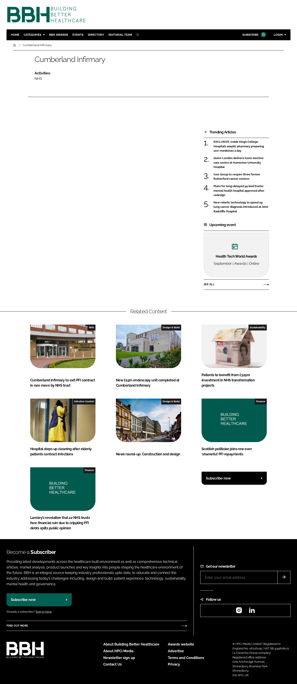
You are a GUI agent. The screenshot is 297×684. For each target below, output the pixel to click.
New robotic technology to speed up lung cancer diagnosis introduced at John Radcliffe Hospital (241, 207)
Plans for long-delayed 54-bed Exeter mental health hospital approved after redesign (239, 190)
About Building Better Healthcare (131, 644)
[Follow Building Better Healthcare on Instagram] (238, 612)
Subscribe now (218, 478)
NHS (38, 79)
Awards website (181, 644)
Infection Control (84, 401)
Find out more (17, 625)
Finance (260, 401)
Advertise (176, 651)
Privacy (174, 664)
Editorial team (120, 34)
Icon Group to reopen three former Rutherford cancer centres (237, 176)
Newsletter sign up (119, 658)
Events (77, 34)
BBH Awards (58, 34)
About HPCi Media (118, 651)
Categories (32, 34)
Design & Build (171, 327)
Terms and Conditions (186, 658)
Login (278, 34)
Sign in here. (44, 611)
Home (15, 34)
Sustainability (257, 327)
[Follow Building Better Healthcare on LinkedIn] (251, 612)
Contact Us (112, 664)
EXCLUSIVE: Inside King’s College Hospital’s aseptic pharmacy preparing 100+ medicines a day (239, 146)
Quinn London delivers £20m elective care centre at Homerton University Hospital (239, 162)
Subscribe (250, 34)
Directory (96, 34)
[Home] (15, 45)
